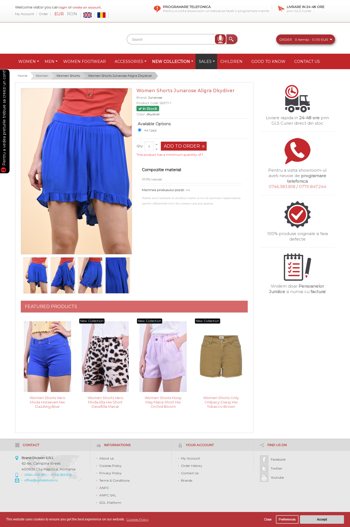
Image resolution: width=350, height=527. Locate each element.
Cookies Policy (110, 466)
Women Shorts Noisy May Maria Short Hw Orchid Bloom (163, 402)
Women (42, 76)
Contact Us (190, 473)
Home (22, 76)
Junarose (155, 97)
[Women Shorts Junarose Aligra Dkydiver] (35, 275)
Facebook (278, 459)
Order (43, 14)
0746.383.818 (282, 186)
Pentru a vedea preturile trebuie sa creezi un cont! (4, 118)
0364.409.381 (35, 475)
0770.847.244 (312, 186)
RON (72, 14)
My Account (24, 14)
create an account (87, 7)
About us (106, 458)
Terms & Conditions (114, 480)
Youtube (277, 477)
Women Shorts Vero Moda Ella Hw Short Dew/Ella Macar (105, 402)
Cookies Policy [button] (137, 519)
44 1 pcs (150, 130)
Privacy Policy (110, 473)
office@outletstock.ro (41, 480)
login (63, 7)
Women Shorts (68, 76)
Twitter (276, 468)
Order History (191, 466)
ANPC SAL (107, 495)
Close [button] (268, 519)
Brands (186, 480)
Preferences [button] (287, 519)
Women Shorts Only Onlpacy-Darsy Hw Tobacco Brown (221, 402)
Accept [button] (322, 519)
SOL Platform (110, 502)
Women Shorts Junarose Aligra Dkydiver (120, 76)
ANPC (104, 488)
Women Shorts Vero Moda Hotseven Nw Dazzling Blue (47, 402)
